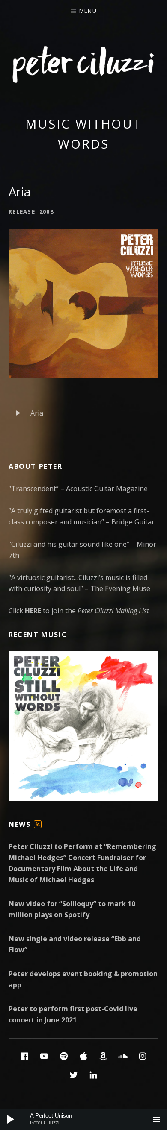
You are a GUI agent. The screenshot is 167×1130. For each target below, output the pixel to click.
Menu (88, 11)
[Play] (11, 1119)
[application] (83, 1119)
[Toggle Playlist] (156, 1119)
